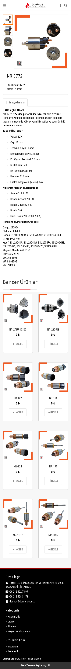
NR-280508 (53, 329)
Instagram (13, 646)
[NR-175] (53, 445)
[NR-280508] (53, 308)
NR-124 (18, 466)
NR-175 (53, 466)
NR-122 (18, 398)
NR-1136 (53, 535)
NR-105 (53, 398)
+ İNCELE (18, 343)
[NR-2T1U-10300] (18, 308)
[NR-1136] (53, 514)
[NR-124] (18, 445)
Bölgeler (11, 626)
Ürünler (11, 621)
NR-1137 (18, 535)
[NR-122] (18, 377)
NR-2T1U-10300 (17, 329)
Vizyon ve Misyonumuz (20, 631)
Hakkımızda (13, 616)
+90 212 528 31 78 (18, 596)
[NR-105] (53, 377)
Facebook (12, 651)
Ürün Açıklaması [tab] (15, 102)
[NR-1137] (18, 514)
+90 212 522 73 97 (18, 591)
